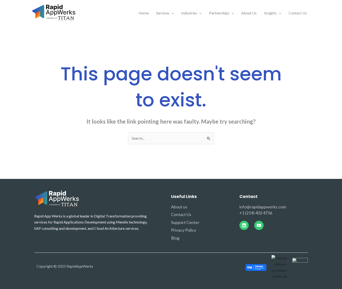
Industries (189, 13)
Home (144, 13)
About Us (249, 13)
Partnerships (219, 13)
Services (162, 13)
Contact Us (298, 13)
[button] (171, 13)
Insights (270, 13)
